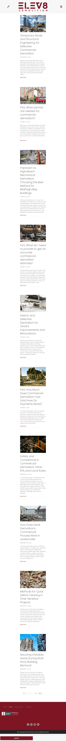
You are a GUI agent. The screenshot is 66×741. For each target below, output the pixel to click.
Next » (40, 693)
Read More (23, 77)
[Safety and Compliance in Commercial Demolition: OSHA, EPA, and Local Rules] (33, 444)
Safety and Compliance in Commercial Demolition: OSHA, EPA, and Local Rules (33, 463)
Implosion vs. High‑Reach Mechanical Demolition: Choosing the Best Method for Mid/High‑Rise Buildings (31, 180)
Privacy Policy (19, 707)
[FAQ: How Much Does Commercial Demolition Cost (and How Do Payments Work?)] (33, 376)
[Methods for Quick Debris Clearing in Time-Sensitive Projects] (33, 579)
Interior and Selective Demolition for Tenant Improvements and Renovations (32, 324)
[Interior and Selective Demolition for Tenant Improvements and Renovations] (33, 303)
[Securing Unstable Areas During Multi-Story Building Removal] (33, 642)
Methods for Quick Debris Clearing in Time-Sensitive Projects (31, 597)
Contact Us (29, 707)
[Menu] (61, 6)
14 (35, 693)
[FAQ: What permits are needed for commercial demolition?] (33, 95)
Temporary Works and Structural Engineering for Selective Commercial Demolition (31, 44)
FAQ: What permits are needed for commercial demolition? (31, 113)
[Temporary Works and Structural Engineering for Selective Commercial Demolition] (33, 23)
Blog (10, 707)
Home (5, 707)
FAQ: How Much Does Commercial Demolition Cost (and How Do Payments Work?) (31, 397)
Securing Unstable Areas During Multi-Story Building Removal (32, 660)
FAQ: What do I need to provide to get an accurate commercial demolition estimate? (33, 254)
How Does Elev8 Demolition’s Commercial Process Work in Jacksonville (30, 532)
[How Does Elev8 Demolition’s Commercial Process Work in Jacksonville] (33, 513)
